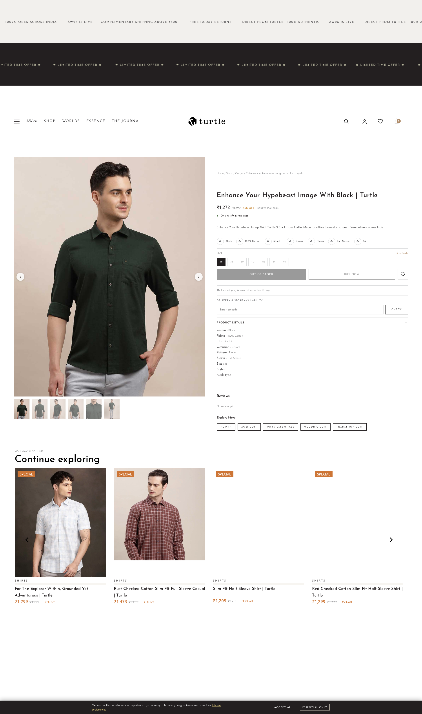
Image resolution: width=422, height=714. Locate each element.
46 (284, 262)
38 (231, 262)
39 (242, 262)
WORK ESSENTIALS (281, 427)
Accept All (283, 707)
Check (396, 309)
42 (263, 262)
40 (252, 262)
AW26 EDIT (249, 427)
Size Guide (402, 253)
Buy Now (351, 274)
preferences (99, 709)
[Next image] (199, 277)
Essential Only (314, 707)
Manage (216, 705)
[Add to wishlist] (403, 274)
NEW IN (226, 427)
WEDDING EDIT (315, 427)
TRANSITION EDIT (350, 427)
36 (221, 262)
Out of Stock (261, 274)
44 (274, 262)
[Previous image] (20, 277)
